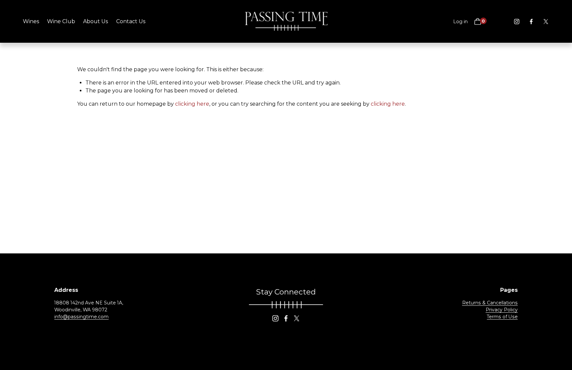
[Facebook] (531, 21)
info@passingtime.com (81, 316)
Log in (460, 22)
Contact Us (130, 21)
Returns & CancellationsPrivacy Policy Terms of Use (490, 309)
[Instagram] (516, 21)
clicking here (192, 104)
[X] (546, 21)
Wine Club (61, 21)
